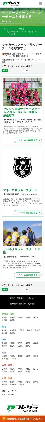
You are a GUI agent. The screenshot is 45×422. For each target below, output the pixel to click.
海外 (3, 395)
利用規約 (31, 304)
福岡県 (4, 382)
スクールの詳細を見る (27, 140)
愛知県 (4, 343)
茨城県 (37, 330)
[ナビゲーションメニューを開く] (41, 4)
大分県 (28, 382)
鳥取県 (20, 369)
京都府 (20, 356)
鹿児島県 (13, 384)
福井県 (28, 346)
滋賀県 (28, 356)
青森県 (12, 317)
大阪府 (21, 29)
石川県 (20, 346)
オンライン (12, 395)
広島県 (4, 369)
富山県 (12, 346)
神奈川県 (13, 330)
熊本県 (35, 382)
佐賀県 (12, 382)
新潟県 (4, 346)
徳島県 (20, 372)
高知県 (28, 372)
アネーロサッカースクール (20, 190)
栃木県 (4, 333)
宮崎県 (4, 384)
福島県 (12, 320)
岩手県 (20, 317)
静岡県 (12, 343)
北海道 (4, 317)
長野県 (28, 343)
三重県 (13, 359)
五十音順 (25, 70)
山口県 (35, 369)
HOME (12, 298)
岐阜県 (35, 343)
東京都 (4, 330)
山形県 (4, 320)
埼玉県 (29, 330)
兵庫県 (12, 356)
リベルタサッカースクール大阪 (21, 251)
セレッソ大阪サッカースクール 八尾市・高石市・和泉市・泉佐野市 (21, 112)
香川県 (4, 372)
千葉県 (21, 330)
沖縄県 (21, 384)
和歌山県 (5, 359)
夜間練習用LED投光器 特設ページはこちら (22, 418)
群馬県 (12, 333)
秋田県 (35, 317)
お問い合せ (31, 298)
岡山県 (12, 369)
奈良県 (35, 356)
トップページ (9, 29)
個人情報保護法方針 (18, 304)
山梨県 (20, 343)
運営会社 (20, 298)
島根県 (28, 369)
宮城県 (28, 317)
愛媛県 (12, 372)
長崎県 (20, 382)
